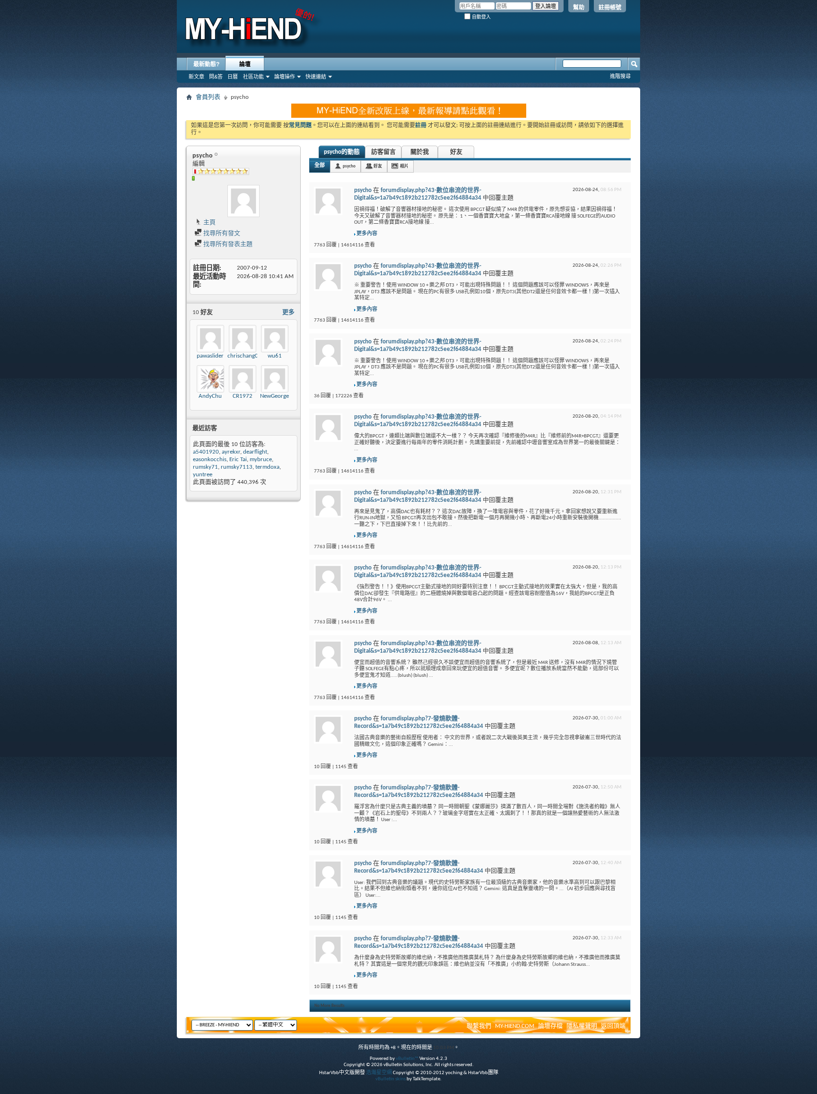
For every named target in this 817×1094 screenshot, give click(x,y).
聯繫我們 (479, 1026)
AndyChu (210, 396)
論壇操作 (284, 76)
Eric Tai (238, 459)
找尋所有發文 (221, 233)
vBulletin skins (390, 1079)
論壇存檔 (550, 1026)
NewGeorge (274, 396)
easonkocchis (209, 459)
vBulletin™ (407, 1058)
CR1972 (242, 396)
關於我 (419, 152)
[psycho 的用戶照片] (243, 201)
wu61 (275, 356)
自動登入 (480, 16)
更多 (288, 312)
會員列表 (208, 97)
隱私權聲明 (581, 1026)
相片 (404, 166)
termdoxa (267, 467)
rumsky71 (205, 467)
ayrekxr (231, 452)
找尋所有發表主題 (227, 244)
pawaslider (210, 356)
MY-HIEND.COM (514, 1026)
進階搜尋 (620, 76)
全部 (319, 165)
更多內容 (366, 233)
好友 (456, 152)
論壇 (245, 64)
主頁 (209, 222)
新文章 (196, 76)
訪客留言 (383, 152)
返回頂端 (613, 1026)
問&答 (216, 76)
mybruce (261, 459)
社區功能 (253, 76)
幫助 (578, 7)
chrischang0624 (247, 356)
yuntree (202, 475)
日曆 (232, 76)
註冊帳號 (610, 7)
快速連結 (315, 76)
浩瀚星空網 (379, 1073)
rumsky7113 (236, 467)
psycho (349, 166)
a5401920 (206, 452)
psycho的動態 (342, 152)
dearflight (255, 452)
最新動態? (206, 64)
